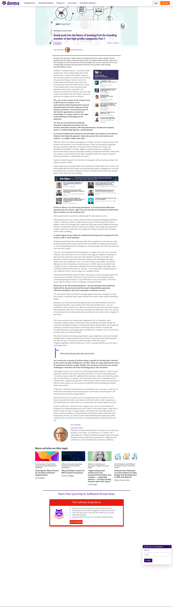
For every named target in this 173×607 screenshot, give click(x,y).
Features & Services (88, 3)
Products (60, 3)
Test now (165, 3)
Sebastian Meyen (77, 50)
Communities (29, 3)
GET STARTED (76, 522)
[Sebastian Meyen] (68, 49)
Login (156, 3)
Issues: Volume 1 (113, 43)
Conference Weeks (45, 3)
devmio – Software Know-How (12, 3)
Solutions (72, 3)
